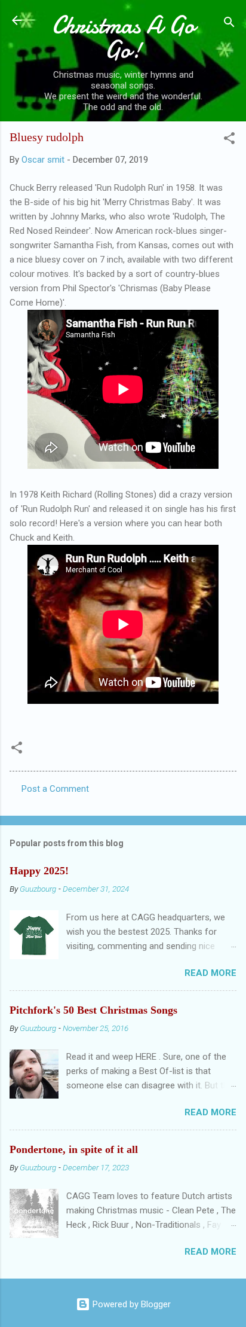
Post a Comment (55, 788)
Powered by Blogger (130, 1304)
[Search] (229, 24)
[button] (229, 140)
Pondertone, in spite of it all (74, 1149)
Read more (210, 973)
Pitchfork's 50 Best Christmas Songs (93, 1010)
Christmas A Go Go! (123, 37)
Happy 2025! (39, 871)
